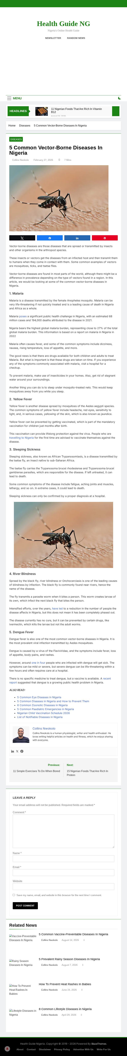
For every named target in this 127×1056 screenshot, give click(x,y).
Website (17, 881)
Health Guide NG (63, 24)
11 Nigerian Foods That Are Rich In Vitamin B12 (76, 110)
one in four (38, 662)
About (20, 1049)
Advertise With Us (83, 1049)
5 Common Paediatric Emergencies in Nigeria (45, 709)
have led (57, 608)
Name (17, 853)
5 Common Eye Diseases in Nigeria (39, 697)
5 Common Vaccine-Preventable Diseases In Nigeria (73, 934)
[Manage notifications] (7, 1048)
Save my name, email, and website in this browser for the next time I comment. (59, 895)
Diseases (16, 139)
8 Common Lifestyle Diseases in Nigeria (65, 1009)
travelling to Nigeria (21, 437)
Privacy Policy (62, 1049)
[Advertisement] (63, 65)
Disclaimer (45, 1049)
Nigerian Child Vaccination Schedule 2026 (43, 713)
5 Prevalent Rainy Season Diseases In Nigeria (69, 959)
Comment (19, 812)
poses (23, 316)
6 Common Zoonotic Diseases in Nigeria (42, 705)
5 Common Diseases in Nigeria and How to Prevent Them (53, 701)
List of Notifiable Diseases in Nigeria (40, 717)
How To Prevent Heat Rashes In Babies (65, 984)
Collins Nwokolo (20, 160)
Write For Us (104, 1049)
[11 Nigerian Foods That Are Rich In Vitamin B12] (41, 111)
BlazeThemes (98, 1043)
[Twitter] (17, 751)
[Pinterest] (21, 751)
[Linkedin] (12, 751)
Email (17, 867)
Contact (31, 1049)
